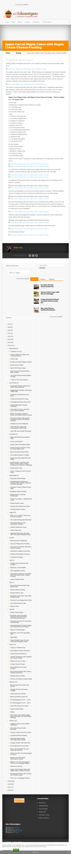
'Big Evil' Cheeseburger (17, 630)
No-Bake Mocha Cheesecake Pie (47, 285)
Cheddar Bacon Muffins (17, 676)
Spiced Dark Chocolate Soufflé (20, 444)
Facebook (33, 255)
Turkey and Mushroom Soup (19, 399)
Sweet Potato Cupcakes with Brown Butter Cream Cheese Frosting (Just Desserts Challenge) (21, 464)
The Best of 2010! (16, 351)
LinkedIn (20, 831)
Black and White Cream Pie (19, 697)
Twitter (36, 255)
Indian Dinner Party (16, 468)
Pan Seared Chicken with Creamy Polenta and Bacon (20, 672)
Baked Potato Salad (16, 612)
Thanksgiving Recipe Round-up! (20, 402)
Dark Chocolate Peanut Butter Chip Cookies (19, 371)
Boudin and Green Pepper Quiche (21, 362)
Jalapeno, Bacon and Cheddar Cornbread (19, 724)
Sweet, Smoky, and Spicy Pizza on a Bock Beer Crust (20, 448)
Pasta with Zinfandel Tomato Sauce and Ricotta (19, 749)
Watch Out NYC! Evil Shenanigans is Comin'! (21, 753)
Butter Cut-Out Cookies (17, 661)
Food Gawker (43, 809)
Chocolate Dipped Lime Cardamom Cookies (18, 523)
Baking (19, 22)
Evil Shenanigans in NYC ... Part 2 (20, 700)
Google (30, 255)
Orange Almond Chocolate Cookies (19, 690)
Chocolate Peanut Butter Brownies (18, 728)
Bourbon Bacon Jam (16, 593)
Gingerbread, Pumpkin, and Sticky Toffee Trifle (21, 390)
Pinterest (16, 827)
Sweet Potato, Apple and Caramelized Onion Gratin (18, 427)
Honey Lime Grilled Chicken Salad (21, 679)
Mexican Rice (14, 606)
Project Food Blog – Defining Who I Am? (21, 499)
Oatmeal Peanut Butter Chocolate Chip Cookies (18, 739)
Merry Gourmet (44, 818)
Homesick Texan (44, 815)
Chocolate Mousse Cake (18, 603)
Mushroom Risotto (16, 766)
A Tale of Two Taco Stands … (19, 380)
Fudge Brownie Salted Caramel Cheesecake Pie (50, 301)
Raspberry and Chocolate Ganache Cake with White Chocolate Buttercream (18, 617)
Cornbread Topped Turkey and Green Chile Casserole (20, 386)
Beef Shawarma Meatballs (18, 540)
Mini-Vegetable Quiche (17, 570)
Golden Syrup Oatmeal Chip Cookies (19, 563)
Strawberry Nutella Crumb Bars (20, 551)
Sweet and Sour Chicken (18, 694)
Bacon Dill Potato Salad (18, 368)
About (13, 22)
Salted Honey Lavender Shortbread (17, 495)
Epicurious (42, 803)
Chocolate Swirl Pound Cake (19, 746)
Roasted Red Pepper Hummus (20, 554)
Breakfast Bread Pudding (18, 491)
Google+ (16, 832)
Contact (8, 842)
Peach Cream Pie (15, 530)
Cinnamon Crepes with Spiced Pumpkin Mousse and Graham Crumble (19, 419)
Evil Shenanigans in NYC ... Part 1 (20, 703)
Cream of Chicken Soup (17, 647)
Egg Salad (13, 637)
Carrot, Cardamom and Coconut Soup (20, 471)
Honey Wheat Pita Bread (18, 654)
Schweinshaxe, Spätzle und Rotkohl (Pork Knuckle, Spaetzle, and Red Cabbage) (20, 483)
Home (7, 22)
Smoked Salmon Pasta (17, 509)
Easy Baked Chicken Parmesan (20, 650)
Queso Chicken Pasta (17, 579)
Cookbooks (36, 22)
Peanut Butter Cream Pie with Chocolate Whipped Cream (19, 640)
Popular (42, 279)
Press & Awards (47, 22)
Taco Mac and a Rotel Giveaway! (20, 431)
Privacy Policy (18, 842)
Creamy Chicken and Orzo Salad (20, 732)
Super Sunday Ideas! (16, 709)
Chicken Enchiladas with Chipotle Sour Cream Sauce (20, 657)
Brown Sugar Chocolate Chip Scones (19, 685)
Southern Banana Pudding (18, 735)
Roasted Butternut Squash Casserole (18, 405)
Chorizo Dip (14, 359)
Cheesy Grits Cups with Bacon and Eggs (50, 293)
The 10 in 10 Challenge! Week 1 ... (20, 778)
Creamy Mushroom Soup (18, 527)
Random (51, 279)
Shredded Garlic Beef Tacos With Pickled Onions (20, 596)
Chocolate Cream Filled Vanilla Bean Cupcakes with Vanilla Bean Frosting (20, 716)
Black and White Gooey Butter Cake (20, 437)
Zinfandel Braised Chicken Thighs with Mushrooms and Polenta (21, 626)
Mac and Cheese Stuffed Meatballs (48, 309)
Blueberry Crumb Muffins (18, 567)
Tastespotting (43, 806)
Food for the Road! (16, 441)
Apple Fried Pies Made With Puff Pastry (20, 458)
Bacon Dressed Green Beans (19, 452)
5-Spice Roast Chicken (17, 664)
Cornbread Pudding (16, 557)
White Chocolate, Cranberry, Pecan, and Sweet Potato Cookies (21, 414)
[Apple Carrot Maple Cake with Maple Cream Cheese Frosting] (26, 69)
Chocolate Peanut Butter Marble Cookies (20, 376)
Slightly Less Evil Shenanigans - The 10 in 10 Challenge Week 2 (20, 762)
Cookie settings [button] (7, 850)
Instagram (17, 829)
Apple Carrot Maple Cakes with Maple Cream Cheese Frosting (20, 770)
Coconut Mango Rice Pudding (19, 544)
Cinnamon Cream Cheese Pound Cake (20, 487)
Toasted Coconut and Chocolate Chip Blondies (20, 621)
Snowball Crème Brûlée (17, 478)
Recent (34, 279)
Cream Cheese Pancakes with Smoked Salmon (19, 355)
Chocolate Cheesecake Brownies (20, 520)
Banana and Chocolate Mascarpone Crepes (17, 758)
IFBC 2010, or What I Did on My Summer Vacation (20, 516)
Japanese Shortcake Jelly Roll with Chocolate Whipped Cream (20, 533)
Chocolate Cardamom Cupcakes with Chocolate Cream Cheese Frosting (20, 575)
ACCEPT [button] (16, 850)
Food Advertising (18, 4)
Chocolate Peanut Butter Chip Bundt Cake (19, 586)
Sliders (12, 712)
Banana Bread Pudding (17, 590)
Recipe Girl (42, 812)
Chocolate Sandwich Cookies (19, 455)
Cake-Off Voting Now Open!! (19, 706)
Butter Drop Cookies (16, 365)
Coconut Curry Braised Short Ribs (21, 600)
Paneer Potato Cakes (17, 503)
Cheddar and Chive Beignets (19, 424)
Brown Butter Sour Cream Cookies (18, 667)
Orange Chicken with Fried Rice (20, 743)
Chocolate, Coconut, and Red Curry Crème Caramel (19, 410)
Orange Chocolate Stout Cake (20, 506)
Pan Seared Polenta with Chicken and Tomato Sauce (20, 774)
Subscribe (42, 268)
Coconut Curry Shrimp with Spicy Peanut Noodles (20, 547)
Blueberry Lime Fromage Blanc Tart (20, 633)
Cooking (27, 22)
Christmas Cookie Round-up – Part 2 (19, 395)
